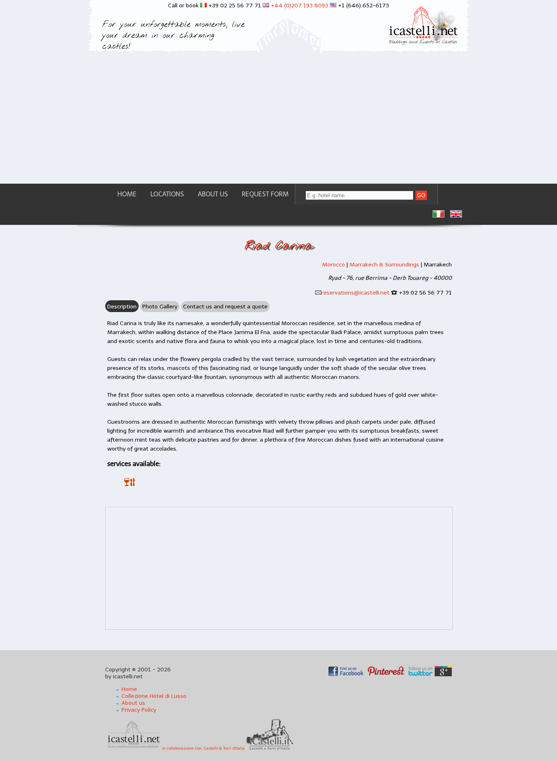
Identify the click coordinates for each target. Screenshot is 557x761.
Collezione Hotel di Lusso (154, 696)
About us (213, 194)
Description (122, 306)
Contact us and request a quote (225, 306)
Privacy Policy (139, 709)
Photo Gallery (159, 306)
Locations (167, 194)
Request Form (265, 194)
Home (127, 194)
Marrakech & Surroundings (384, 264)
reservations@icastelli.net (355, 292)
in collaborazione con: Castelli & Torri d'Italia (204, 748)
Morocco (333, 264)
